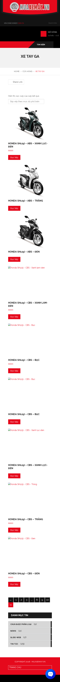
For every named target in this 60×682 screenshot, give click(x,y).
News (13, 631)
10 (47, 599)
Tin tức (14, 644)
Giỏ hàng (52, 32)
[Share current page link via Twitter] (13, 78)
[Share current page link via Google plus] (16, 78)
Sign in (21, 23)
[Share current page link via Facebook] (10, 78)
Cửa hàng (27, 71)
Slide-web (15, 637)
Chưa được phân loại (20, 624)
